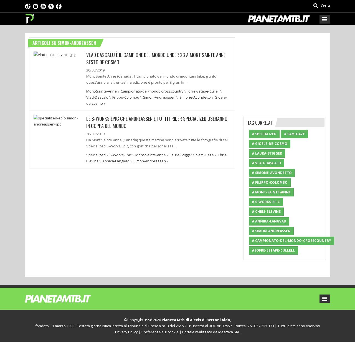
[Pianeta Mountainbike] (30, 17)
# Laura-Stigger (267, 153)
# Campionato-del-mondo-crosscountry (291, 240)
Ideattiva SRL (229, 331)
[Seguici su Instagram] (35, 5)
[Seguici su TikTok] (28, 5)
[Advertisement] (284, 72)
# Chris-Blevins (266, 211)
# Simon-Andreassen (271, 231)
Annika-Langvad (116, 160)
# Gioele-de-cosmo (269, 143)
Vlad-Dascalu (97, 97)
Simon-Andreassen (159, 97)
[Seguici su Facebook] (59, 5)
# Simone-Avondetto (272, 172)
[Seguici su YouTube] (43, 5)
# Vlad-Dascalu (266, 163)
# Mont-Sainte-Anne (271, 192)
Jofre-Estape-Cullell (203, 91)
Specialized (96, 154)
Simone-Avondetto (195, 97)
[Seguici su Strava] (51, 5)
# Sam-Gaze (294, 134)
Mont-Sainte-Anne (101, 91)
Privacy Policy (126, 331)
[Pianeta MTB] (68, 298)
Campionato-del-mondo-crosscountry (152, 91)
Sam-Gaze (205, 154)
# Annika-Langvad (269, 221)
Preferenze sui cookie (160, 331)
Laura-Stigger (181, 154)
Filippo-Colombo (125, 97)
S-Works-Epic (120, 154)
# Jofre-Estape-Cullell (273, 250)
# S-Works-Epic (266, 201)
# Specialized (264, 134)
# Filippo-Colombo (270, 182)
